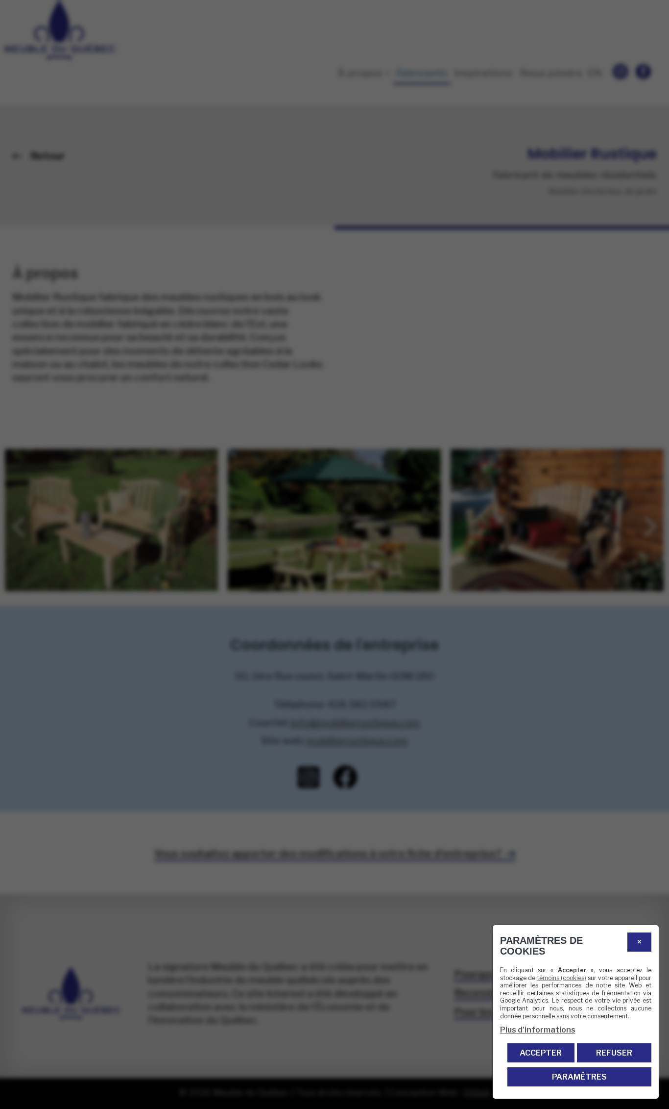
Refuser (614, 1053)
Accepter (541, 1053)
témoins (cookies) (561, 978)
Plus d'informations (537, 1029)
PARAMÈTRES (579, 1077)
